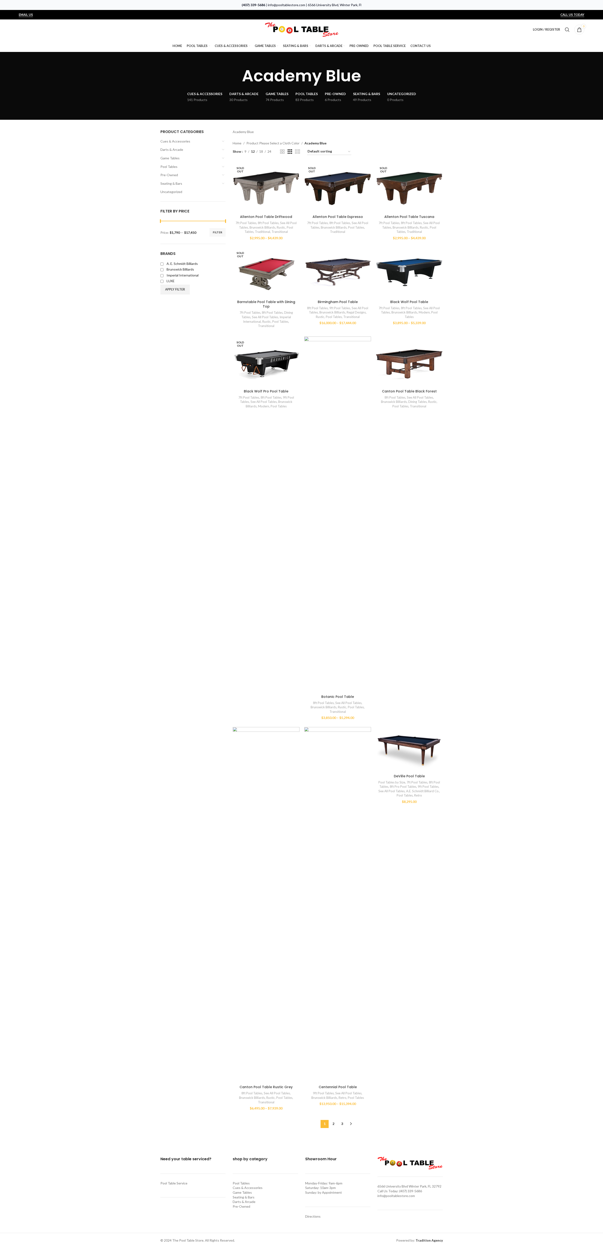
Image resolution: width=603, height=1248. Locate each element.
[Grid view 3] (290, 152)
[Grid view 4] (297, 152)
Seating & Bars (171, 183)
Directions (313, 1216)
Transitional (280, 232)
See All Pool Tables (265, 317)
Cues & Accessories (175, 141)
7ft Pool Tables (246, 223)
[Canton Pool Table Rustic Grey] (266, 905)
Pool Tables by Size (391, 782)
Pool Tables (168, 167)
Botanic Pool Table (337, 696)
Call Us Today (572, 15)
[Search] (567, 29)
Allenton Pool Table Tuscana (409, 216)
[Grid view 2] (282, 152)
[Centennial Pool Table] (337, 905)
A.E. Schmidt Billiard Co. (422, 791)
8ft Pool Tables (268, 223)
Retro (342, 1098)
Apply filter (175, 289)
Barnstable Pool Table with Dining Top (266, 304)
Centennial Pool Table (338, 1087)
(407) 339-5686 (253, 5)
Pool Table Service (173, 1183)
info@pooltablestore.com (286, 5)
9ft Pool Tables (339, 308)
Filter (217, 232)
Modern (424, 312)
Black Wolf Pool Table (409, 301)
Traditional (262, 232)
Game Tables (170, 158)
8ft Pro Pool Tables (403, 786)
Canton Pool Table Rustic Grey (266, 1087)
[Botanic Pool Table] (337, 514)
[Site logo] (301, 29)
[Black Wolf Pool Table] (409, 272)
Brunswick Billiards (262, 227)
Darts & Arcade (171, 149)
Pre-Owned (169, 175)
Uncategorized (171, 192)
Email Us (26, 15)
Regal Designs (356, 312)
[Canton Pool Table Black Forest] (409, 361)
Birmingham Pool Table (338, 301)
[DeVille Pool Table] (409, 749)
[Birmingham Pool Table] (337, 272)
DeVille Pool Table (409, 776)
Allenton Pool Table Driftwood (266, 216)
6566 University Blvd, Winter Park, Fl (334, 5)
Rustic (281, 227)
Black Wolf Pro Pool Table (266, 391)
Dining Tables (417, 402)
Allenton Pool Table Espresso (338, 216)
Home (237, 143)
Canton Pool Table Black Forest (409, 391)
